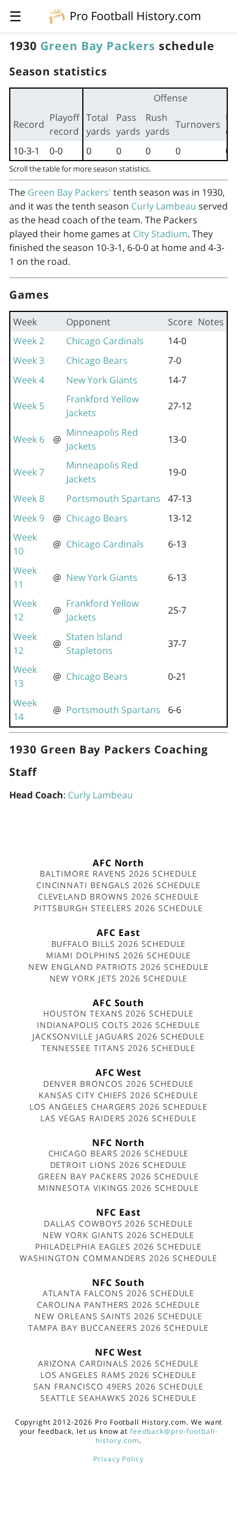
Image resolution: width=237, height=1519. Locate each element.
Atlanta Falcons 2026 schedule (119, 1293)
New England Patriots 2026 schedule (118, 966)
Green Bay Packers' (69, 192)
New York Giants (101, 380)
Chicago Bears (97, 360)
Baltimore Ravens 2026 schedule (118, 873)
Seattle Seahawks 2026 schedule (118, 1397)
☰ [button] (15, 15)
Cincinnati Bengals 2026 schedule (118, 885)
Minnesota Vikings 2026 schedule (119, 1187)
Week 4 (28, 380)
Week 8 (28, 498)
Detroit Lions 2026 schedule (119, 1164)
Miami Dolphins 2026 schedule (119, 955)
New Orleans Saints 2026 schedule (118, 1316)
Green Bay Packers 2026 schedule (118, 1176)
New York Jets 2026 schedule (118, 978)
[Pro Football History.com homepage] (57, 15)
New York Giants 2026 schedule (119, 1234)
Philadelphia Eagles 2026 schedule (118, 1246)
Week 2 (28, 340)
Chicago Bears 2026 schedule (118, 1153)
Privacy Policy (118, 1459)
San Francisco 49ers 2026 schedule (118, 1386)
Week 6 (28, 439)
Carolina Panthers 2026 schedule (118, 1304)
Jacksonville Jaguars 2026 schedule (118, 1036)
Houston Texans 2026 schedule (118, 1013)
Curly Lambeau (163, 206)
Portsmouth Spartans (113, 498)
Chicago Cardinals (105, 340)
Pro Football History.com (135, 16)
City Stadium (160, 233)
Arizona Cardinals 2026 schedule (119, 1363)
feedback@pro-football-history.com (156, 1435)
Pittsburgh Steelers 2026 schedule (118, 908)
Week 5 (28, 405)
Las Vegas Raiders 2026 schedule (118, 1118)
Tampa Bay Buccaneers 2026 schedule (118, 1327)
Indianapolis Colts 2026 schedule (118, 1024)
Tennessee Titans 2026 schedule (118, 1047)
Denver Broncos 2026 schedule (118, 1083)
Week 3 (28, 360)
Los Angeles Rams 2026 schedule (118, 1374)
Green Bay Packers (97, 46)
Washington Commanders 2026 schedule (118, 1257)
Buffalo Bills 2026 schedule (118, 943)
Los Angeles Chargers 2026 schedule (118, 1106)
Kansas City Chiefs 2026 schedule (118, 1095)
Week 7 (28, 472)
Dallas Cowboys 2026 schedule (118, 1223)
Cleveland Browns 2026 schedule (119, 896)
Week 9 (28, 518)
